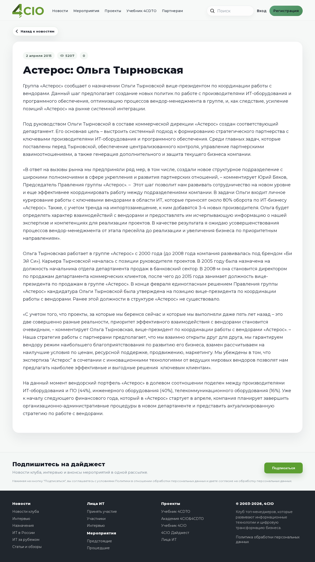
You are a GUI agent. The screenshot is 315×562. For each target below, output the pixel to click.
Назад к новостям (37, 31)
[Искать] (212, 10)
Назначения (23, 525)
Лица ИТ (96, 503)
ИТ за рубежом (25, 539)
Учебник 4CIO (174, 525)
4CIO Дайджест (175, 532)
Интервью (21, 518)
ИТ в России (23, 532)
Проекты (113, 11)
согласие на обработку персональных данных (255, 481)
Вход (262, 11)
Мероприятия (86, 11)
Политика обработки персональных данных (267, 539)
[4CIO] (28, 11)
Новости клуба (25, 511)
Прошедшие (98, 548)
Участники (96, 518)
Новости (60, 11)
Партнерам (172, 11)
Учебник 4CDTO (141, 11)
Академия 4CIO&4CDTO (182, 518)
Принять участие (102, 511)
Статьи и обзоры (27, 547)
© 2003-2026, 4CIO (255, 503)
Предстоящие (99, 541)
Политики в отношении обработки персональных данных (160, 481)
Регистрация (286, 11)
